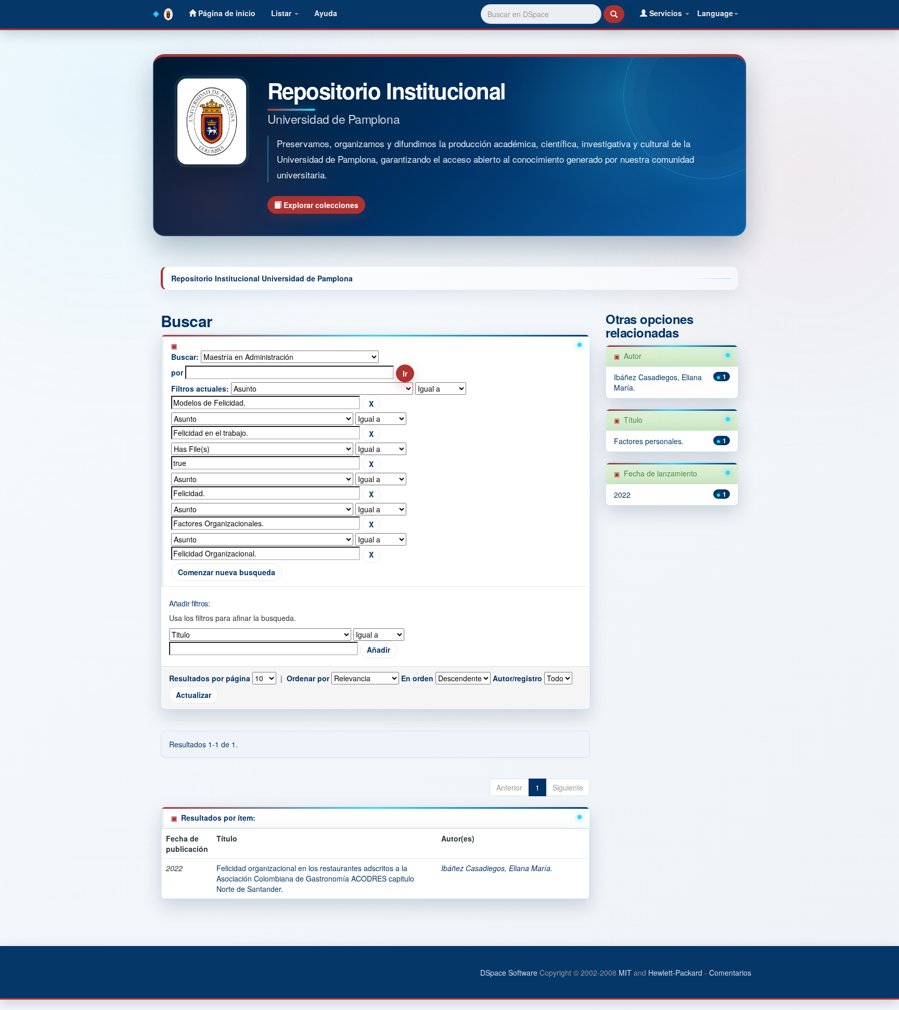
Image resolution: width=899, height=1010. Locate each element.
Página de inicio (225, 13)
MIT (625, 972)
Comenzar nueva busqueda (226, 572)
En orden (417, 678)
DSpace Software (508, 972)
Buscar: (185, 357)
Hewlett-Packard (675, 972)
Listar (282, 13)
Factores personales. (649, 441)
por (177, 372)
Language (715, 13)
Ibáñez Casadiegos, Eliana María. (497, 868)
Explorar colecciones (319, 205)
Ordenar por (308, 678)
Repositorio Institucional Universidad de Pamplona (262, 278)
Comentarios (730, 972)
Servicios (665, 13)
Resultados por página (209, 678)
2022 (622, 494)
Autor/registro (517, 678)
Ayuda (325, 13)
